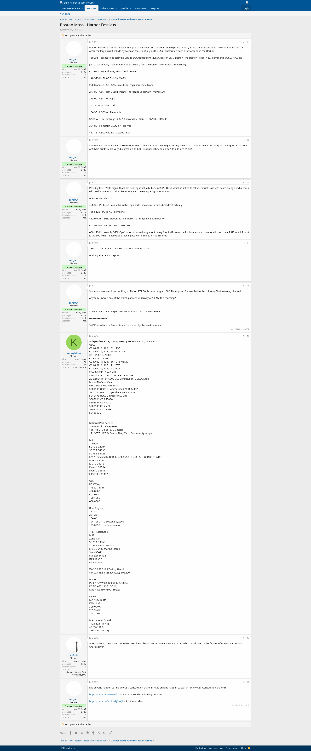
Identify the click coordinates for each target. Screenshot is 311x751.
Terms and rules (215, 747)
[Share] (244, 42)
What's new (107, 8)
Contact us (200, 747)
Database (140, 8)
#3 (248, 182)
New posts (65, 13)
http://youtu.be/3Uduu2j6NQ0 (106, 701)
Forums (91, 8)
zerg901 (66, 29)
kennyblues (74, 353)
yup (84, 77)
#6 (248, 335)
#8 (248, 682)
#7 (248, 637)
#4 (248, 243)
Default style (69, 747)
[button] (82, 8)
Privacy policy (232, 747)
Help (243, 747)
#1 (248, 42)
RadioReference (71, 8)
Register (155, 8)
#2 (248, 140)
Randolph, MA (79, 367)
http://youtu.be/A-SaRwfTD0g (105, 694)
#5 (248, 285)
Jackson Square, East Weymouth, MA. (76, 673)
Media (124, 8)
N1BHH (73, 655)
